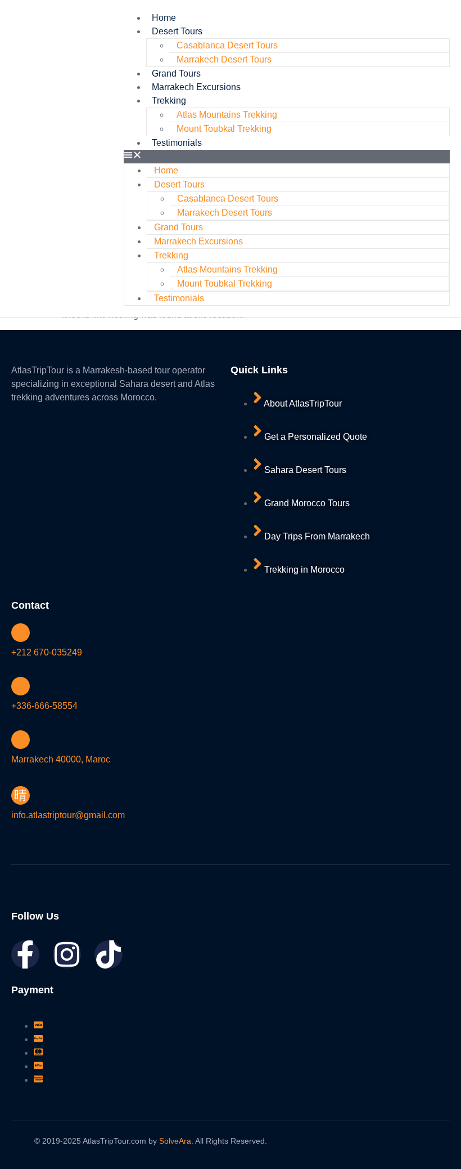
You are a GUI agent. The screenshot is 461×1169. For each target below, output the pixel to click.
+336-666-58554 (44, 706)
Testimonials (177, 143)
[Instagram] (67, 954)
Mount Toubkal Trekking (224, 128)
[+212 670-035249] (20, 632)
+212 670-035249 (46, 652)
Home (164, 18)
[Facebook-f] (25, 954)
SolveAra (175, 1140)
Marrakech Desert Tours (224, 59)
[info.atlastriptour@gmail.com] (20, 795)
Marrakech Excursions (196, 87)
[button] (287, 156)
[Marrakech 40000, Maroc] (20, 739)
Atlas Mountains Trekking (227, 114)
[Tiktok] (108, 954)
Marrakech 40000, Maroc (60, 759)
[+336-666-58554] (20, 686)
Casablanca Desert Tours (227, 45)
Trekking (169, 100)
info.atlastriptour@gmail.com (68, 815)
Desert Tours (177, 31)
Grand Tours (176, 73)
